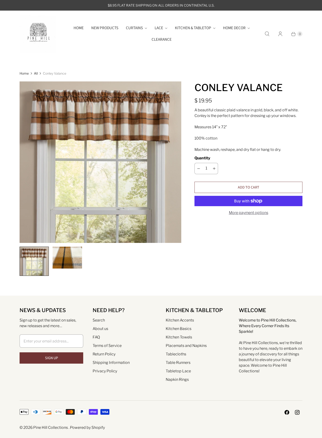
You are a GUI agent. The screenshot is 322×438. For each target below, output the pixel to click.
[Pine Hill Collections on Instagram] (297, 412)
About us (100, 328)
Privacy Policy (105, 371)
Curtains (134, 28)
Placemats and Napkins (186, 345)
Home (79, 28)
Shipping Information (111, 362)
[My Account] (280, 34)
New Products (104, 28)
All (36, 73)
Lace (159, 28)
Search (99, 320)
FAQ (96, 337)
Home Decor (234, 28)
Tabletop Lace (178, 371)
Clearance (162, 39)
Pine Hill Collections (51, 427)
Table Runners (178, 362)
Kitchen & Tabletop (193, 28)
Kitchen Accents (180, 320)
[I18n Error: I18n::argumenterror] (34, 261)
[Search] (267, 34)
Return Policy (104, 354)
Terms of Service (107, 345)
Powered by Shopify (87, 427)
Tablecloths (176, 354)
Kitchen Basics (178, 328)
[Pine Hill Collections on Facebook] (287, 412)
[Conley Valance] (100, 162)
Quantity (202, 158)
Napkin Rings (177, 379)
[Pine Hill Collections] (38, 34)
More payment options (248, 212)
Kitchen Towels (179, 337)
